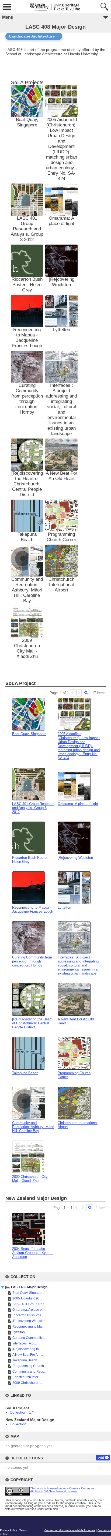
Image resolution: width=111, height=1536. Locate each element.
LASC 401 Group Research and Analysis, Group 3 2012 (27, 229)
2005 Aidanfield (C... (27, 1298)
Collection (18, 1424)
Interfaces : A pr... (24, 1343)
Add (101, 1458)
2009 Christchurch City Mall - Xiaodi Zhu (27, 648)
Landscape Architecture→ (33, 36)
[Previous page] (72, 692)
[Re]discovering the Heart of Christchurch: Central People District (27, 484)
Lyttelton (18, 1332)
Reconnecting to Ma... (28, 1326)
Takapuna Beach (24, 1360)
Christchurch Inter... (26, 1377)
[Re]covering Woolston (29, 1321)
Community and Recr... (29, 1371)
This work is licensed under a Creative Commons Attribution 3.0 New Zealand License (62, 1490)
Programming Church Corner (61, 537)
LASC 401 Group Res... (29, 1304)
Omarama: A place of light (61, 221)
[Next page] (79, 692)
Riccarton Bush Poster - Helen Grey (27, 285)
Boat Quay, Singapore (28, 1293)
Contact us (104, 1530)
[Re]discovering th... (26, 1349)
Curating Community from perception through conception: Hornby (27, 399)
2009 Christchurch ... (27, 1383)
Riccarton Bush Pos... (28, 1315)
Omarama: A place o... (28, 1310)
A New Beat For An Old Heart (61, 476)
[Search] (86, 693)
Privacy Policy (8, 1530)
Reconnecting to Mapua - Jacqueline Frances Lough (27, 337)
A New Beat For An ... (27, 1355)
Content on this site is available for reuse (69, 1530)
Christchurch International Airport (61, 585)
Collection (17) (22, 1412)
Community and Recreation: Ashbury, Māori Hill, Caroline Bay (27, 590)
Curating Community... (28, 1338)
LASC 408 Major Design (29, 1287)
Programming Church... (29, 1366)
